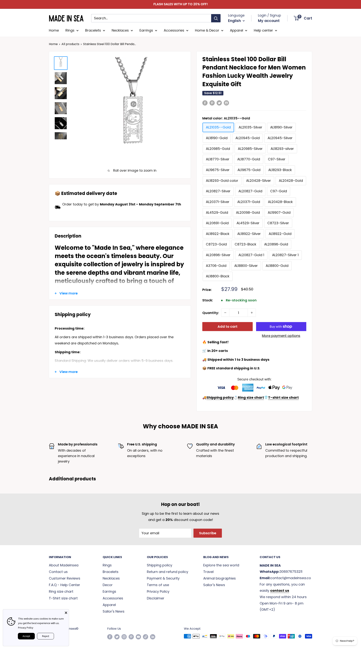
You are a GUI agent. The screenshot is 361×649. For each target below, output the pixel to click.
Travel (208, 571)
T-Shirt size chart (63, 598)
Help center (263, 30)
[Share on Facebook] (205, 103)
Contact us (58, 571)
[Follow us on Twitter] (117, 637)
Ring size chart (61, 591)
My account (269, 20)
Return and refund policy (167, 571)
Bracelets (93, 30)
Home (54, 30)
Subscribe (207, 533)
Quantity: (210, 312)
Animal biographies (219, 578)
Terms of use (158, 585)
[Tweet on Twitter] (219, 103)
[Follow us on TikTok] (145, 637)
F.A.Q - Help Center (64, 585)
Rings (69, 30)
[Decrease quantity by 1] (225, 313)
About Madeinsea (63, 565)
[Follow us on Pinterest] (131, 637)
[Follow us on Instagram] (124, 637)
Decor (108, 585)
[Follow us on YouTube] (138, 637)
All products (70, 44)
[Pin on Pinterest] (212, 103)
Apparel (236, 30)
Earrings (146, 30)
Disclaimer (155, 598)
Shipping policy (159, 565)
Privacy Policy (158, 591)
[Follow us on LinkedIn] (152, 637)
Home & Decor (207, 30)
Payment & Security (163, 578)
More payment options (281, 335)
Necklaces (120, 30)
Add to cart (227, 326)
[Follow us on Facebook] (109, 637)
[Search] (216, 18)
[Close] (66, 612)
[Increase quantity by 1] (252, 313)
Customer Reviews (64, 578)
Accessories (174, 30)
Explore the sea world (221, 565)
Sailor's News (113, 611)
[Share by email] (226, 103)
